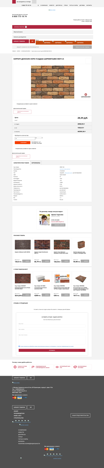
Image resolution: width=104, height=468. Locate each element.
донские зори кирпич (65, 169)
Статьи (66, 5)
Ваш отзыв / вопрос (23, 335)
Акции (16, 411)
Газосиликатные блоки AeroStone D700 (40, 288)
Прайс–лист (17, 415)
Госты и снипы (73, 5)
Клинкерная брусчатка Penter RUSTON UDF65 (22, 288)
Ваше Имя (21, 323)
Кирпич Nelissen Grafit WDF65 (22, 252)
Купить (27, 261)
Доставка (82, 5)
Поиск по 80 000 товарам (82, 47)
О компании (44, 5)
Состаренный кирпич (25, 51)
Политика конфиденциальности (29, 443)
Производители (19, 413)
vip (32, 41)
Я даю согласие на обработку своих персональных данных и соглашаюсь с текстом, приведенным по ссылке (47, 346)
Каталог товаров (19, 378)
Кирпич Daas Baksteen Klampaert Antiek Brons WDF (61, 252)
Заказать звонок (59, 225)
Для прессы (59, 5)
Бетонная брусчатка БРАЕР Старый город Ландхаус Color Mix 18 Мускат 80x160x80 (81, 289)
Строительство (19, 418)
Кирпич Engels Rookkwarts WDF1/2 (41, 252)
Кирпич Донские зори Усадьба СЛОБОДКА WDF (79, 252)
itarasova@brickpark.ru (57, 221)
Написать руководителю (20, 37)
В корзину (24, 142)
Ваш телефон (21, 329)
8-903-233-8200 (55, 220)
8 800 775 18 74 (26, 5)
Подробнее (23, 248)
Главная (14, 51)
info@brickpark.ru (21, 391)
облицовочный (68, 172)
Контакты (89, 5)
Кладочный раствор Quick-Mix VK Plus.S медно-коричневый (61, 288)
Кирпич (18, 51)
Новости (51, 5)
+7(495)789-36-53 (19, 389)
